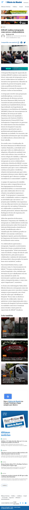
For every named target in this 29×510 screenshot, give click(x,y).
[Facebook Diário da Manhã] (20, 503)
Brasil (21, 6)
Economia (5, 497)
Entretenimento (5, 499)
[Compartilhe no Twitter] (25, 42)
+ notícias (4, 485)
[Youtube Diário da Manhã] (25, 503)
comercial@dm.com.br (7, 503)
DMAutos (17, 497)
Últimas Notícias (5, 6)
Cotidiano (19, 496)
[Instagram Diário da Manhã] (22, 503)
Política (15, 6)
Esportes (11, 497)
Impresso (25, 2)
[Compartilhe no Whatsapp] (18, 42)
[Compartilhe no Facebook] (21, 42)
